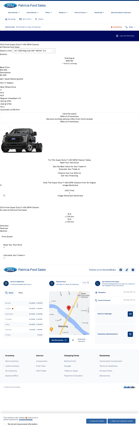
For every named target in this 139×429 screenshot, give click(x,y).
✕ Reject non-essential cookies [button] (121, 421)
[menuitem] (14, 12)
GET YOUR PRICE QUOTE (11, 79)
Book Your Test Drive (69, 163)
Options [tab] (3, 231)
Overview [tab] (4, 226)
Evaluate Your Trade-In (69, 169)
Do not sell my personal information (22, 424)
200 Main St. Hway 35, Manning (67, 284)
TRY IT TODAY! (7, 83)
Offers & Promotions (69, 122)
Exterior (3, 54)
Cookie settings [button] (26, 420)
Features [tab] (4, 228)
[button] (10, 19)
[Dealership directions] (69, 313)
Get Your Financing (69, 176)
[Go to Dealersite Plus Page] (130, 387)
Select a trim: (6, 51)
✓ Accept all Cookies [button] (96, 421)
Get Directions (59, 340)
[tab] (69, 54)
